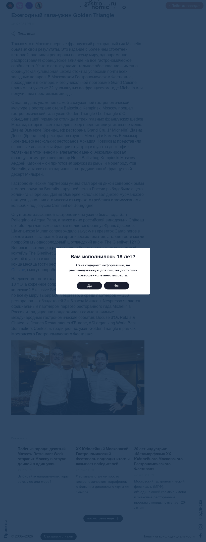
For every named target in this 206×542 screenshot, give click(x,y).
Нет (117, 285)
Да (89, 285)
